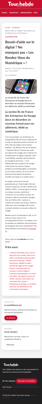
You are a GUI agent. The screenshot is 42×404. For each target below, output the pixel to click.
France (4, 13)
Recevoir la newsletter (26, 381)
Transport (14, 13)
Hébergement (26, 13)
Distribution (16, 27)
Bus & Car (6, 389)
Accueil (7, 27)
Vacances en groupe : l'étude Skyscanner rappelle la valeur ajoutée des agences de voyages (21, 263)
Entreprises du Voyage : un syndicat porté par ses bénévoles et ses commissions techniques (22, 286)
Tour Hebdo (35, 387)
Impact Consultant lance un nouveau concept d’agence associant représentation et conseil (22, 271)
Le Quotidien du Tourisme (21, 387)
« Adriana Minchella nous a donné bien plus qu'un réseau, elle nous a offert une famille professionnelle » (22, 255)
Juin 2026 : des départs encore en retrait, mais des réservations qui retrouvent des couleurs (22, 278)
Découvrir (10, 345)
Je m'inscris (10, 318)
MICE (36, 13)
